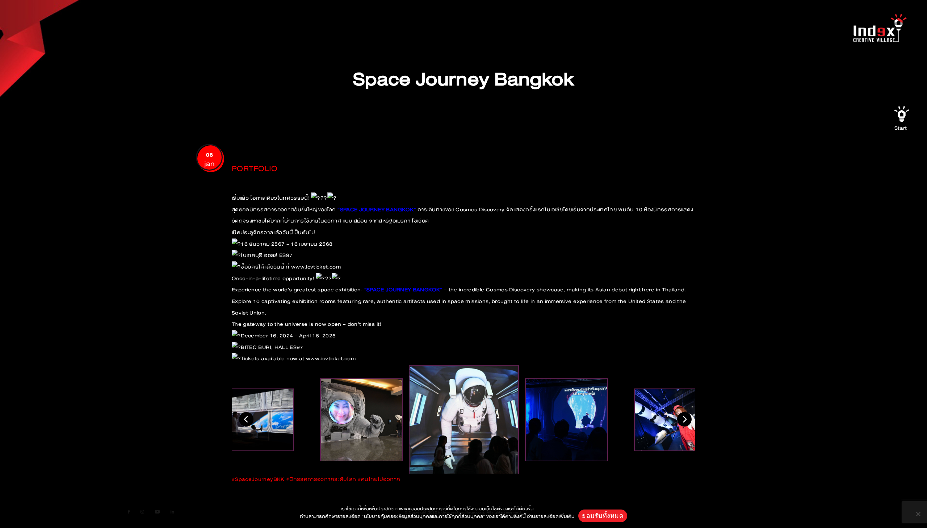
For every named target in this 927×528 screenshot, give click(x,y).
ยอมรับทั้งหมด (603, 515)
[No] (918, 513)
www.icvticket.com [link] (316, 266)
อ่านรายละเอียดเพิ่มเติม (551, 516)
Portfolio (254, 168)
